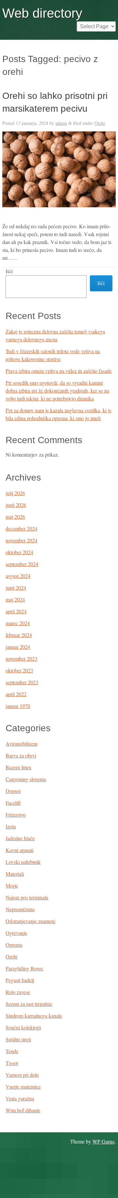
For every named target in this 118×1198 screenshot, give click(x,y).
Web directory (42, 13)
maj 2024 (15, 599)
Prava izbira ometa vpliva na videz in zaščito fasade (59, 370)
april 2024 (16, 611)
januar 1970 (18, 705)
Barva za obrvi (21, 755)
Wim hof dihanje (23, 1110)
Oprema (14, 944)
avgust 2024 (18, 575)
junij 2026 (16, 504)
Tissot (12, 1062)
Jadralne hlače (20, 838)
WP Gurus (103, 1141)
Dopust (13, 790)
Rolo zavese (18, 991)
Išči (9, 271)
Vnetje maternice (23, 1086)
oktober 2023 (19, 670)
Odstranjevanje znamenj (30, 920)
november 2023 (21, 658)
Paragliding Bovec (24, 968)
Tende (12, 1051)
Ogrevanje (16, 932)
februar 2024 (19, 634)
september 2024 (22, 563)
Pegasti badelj (20, 980)
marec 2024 (18, 623)
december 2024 (21, 528)
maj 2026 (15, 516)
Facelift (13, 802)
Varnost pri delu (22, 1074)
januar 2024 (18, 646)
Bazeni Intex (18, 767)
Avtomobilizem (21, 743)
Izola (11, 826)
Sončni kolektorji (23, 1027)
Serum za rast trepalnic (29, 1003)
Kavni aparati (19, 850)
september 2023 (22, 682)
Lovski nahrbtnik (23, 861)
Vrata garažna (20, 1098)
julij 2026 (15, 492)
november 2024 (21, 540)
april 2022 (16, 693)
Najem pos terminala (27, 897)
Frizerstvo (16, 814)
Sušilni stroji (18, 1039)
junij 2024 (16, 587)
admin (61, 123)
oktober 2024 (19, 552)
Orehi (99, 123)
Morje (12, 885)
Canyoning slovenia (26, 779)
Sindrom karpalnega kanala (34, 1015)
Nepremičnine (20, 909)
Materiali (15, 873)
